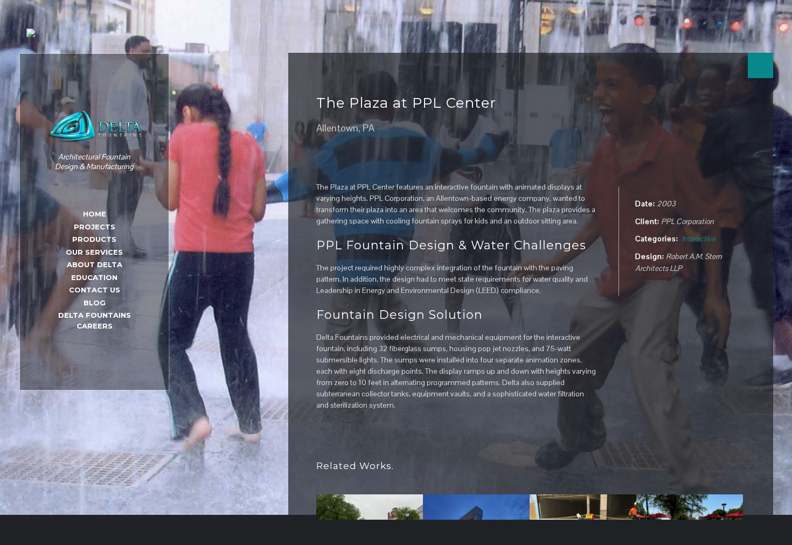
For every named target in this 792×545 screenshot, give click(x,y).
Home (94, 213)
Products (94, 239)
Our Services (94, 252)
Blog (95, 302)
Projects (94, 226)
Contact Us (94, 289)
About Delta (94, 264)
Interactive (698, 238)
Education (94, 277)
